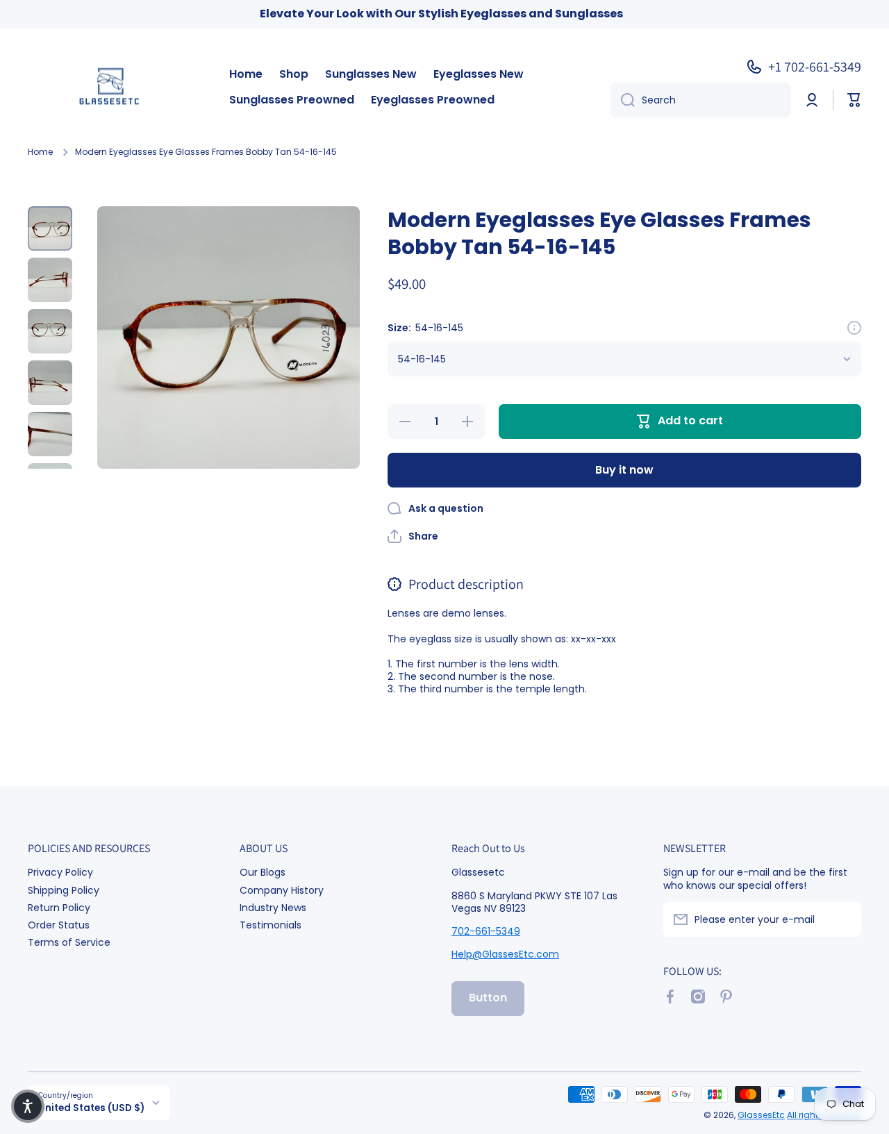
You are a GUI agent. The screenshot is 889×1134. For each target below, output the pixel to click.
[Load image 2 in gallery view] (50, 280)
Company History (282, 890)
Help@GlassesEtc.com (505, 954)
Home (40, 152)
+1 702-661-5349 (814, 67)
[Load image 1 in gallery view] (50, 228)
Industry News (273, 907)
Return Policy (59, 907)
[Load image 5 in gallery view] (50, 434)
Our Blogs (262, 871)
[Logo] (114, 88)
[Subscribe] (843, 919)
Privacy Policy (60, 871)
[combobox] (700, 100)
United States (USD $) (91, 1108)
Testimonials (270, 924)
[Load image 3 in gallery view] (50, 331)
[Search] (622, 100)
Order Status (59, 924)
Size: (425, 328)
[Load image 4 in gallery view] (50, 382)
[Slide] (854, 328)
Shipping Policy (63, 890)
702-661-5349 (485, 931)
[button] (854, 100)
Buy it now (624, 470)
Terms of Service (69, 942)
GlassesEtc (761, 1115)
